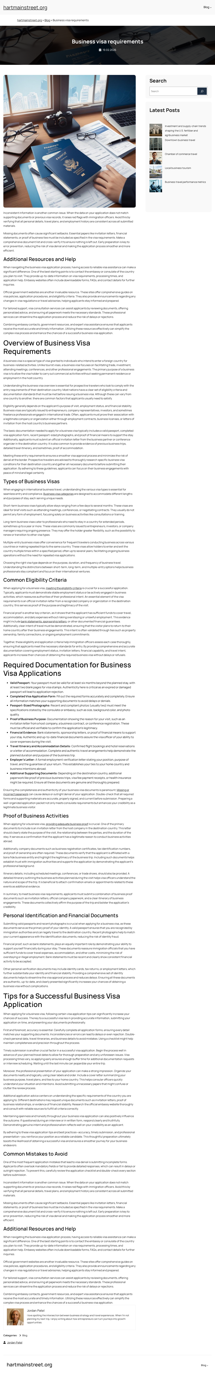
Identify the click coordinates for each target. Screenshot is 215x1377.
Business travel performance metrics (185, 182)
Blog (47, 20)
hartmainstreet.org (25, 7)
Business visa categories (58, 494)
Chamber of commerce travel (181, 154)
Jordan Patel (14, 1342)
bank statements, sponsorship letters (44, 621)
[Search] (202, 91)
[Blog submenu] (211, 7)
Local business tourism (178, 168)
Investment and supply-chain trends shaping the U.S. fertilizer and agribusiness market (185, 130)
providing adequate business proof (67, 824)
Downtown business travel (180, 140)
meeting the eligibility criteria (64, 588)
